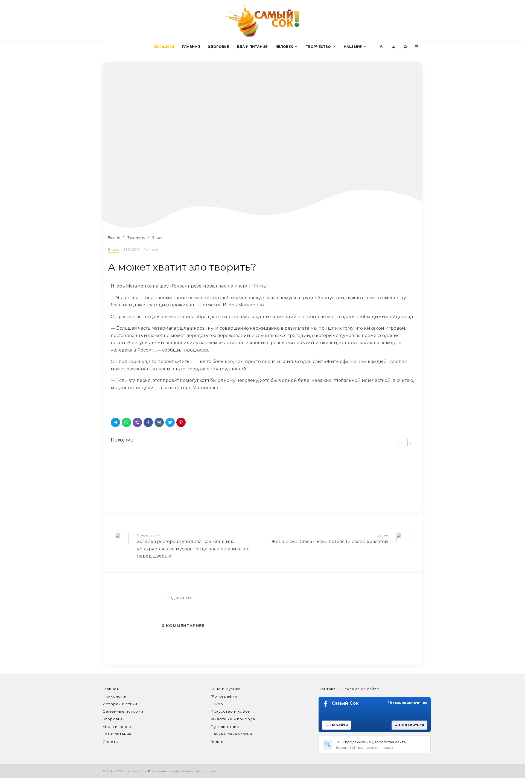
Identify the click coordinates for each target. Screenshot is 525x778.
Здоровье (218, 47)
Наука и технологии (231, 734)
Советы (111, 741)
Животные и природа (233, 719)
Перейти (339, 725)
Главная (191, 47)
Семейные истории (123, 711)
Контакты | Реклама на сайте (349, 689)
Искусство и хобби (230, 711)
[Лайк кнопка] (115, 403)
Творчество (318, 47)
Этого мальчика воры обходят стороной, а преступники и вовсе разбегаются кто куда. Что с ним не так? (351, 489)
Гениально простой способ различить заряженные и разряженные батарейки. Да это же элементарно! (193, 463)
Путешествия (225, 726)
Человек (284, 47)
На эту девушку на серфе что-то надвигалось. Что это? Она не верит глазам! (351, 463)
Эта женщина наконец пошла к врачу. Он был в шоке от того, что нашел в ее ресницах (188, 487)
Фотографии (224, 696)
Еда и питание (252, 47)
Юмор (217, 704)
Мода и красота (119, 726)
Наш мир (353, 47)
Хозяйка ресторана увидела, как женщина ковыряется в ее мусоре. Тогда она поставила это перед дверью (193, 546)
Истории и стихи (120, 704)
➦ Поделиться (409, 725)
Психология (115, 696)
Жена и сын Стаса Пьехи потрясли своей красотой (329, 538)
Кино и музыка (226, 689)
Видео (113, 249)
